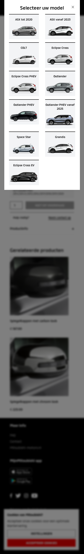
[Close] (73, 7)
